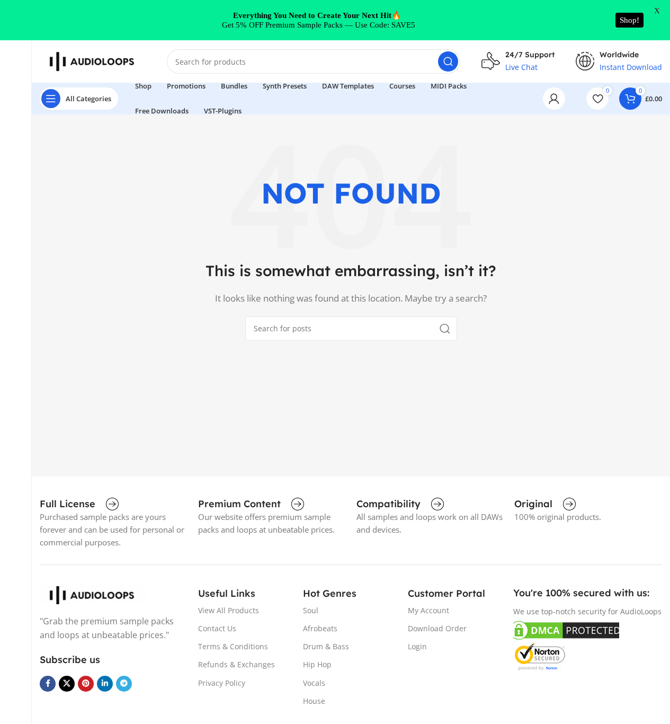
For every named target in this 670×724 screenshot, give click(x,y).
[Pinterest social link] (86, 684)
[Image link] (93, 594)
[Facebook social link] (48, 684)
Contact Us (217, 628)
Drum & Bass (326, 646)
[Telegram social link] (124, 684)
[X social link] (67, 684)
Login (417, 646)
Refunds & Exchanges (236, 664)
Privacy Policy (221, 683)
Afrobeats (320, 628)
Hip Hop (317, 664)
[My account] (554, 98)
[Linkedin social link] (105, 684)
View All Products (228, 610)
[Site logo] (93, 60)
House (314, 701)
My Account (428, 610)
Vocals (314, 683)
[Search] (448, 61)
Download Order (437, 628)
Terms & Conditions (233, 646)
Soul (310, 610)
